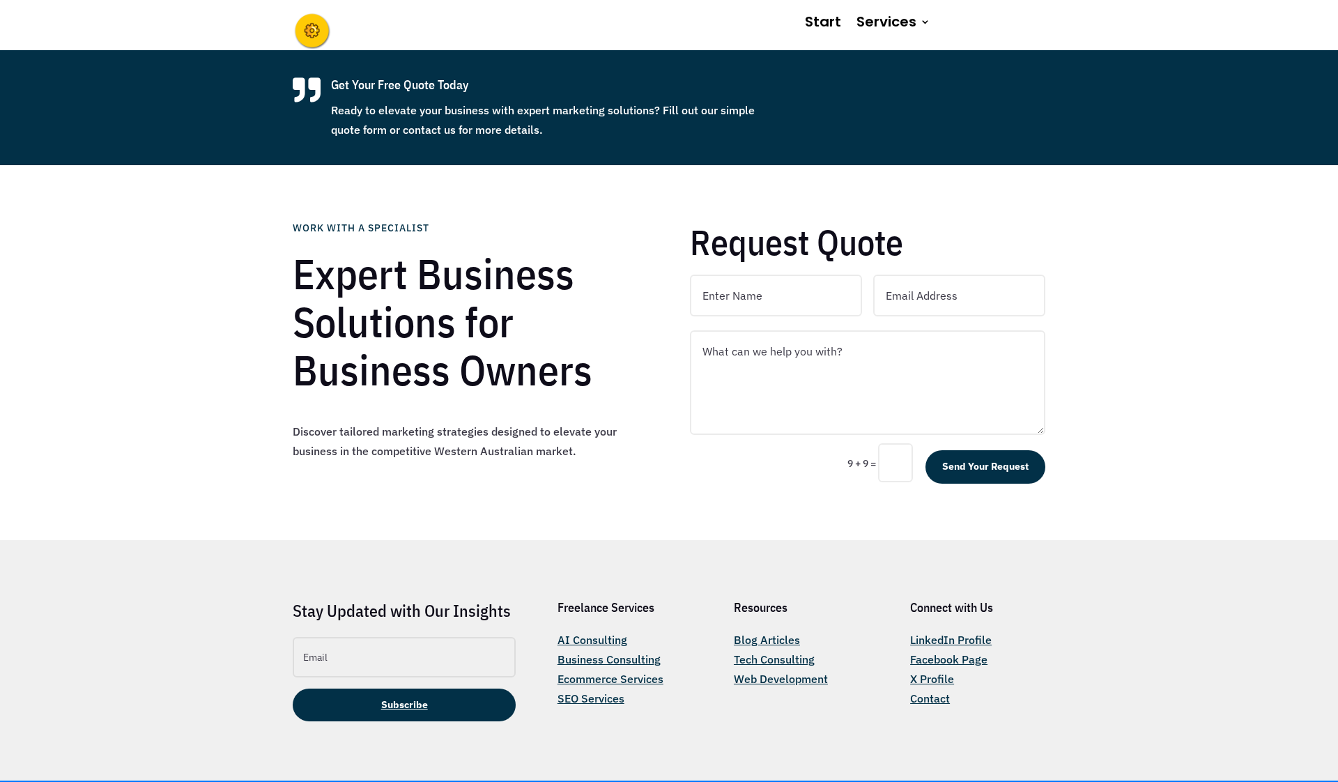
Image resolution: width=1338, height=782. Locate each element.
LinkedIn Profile (951, 640)
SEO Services (591, 698)
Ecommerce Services (610, 679)
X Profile (932, 679)
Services (886, 24)
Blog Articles (767, 640)
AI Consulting (592, 640)
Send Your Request (985, 466)
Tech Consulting (774, 659)
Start (823, 24)
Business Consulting (609, 659)
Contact (930, 698)
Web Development (781, 679)
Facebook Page (948, 659)
